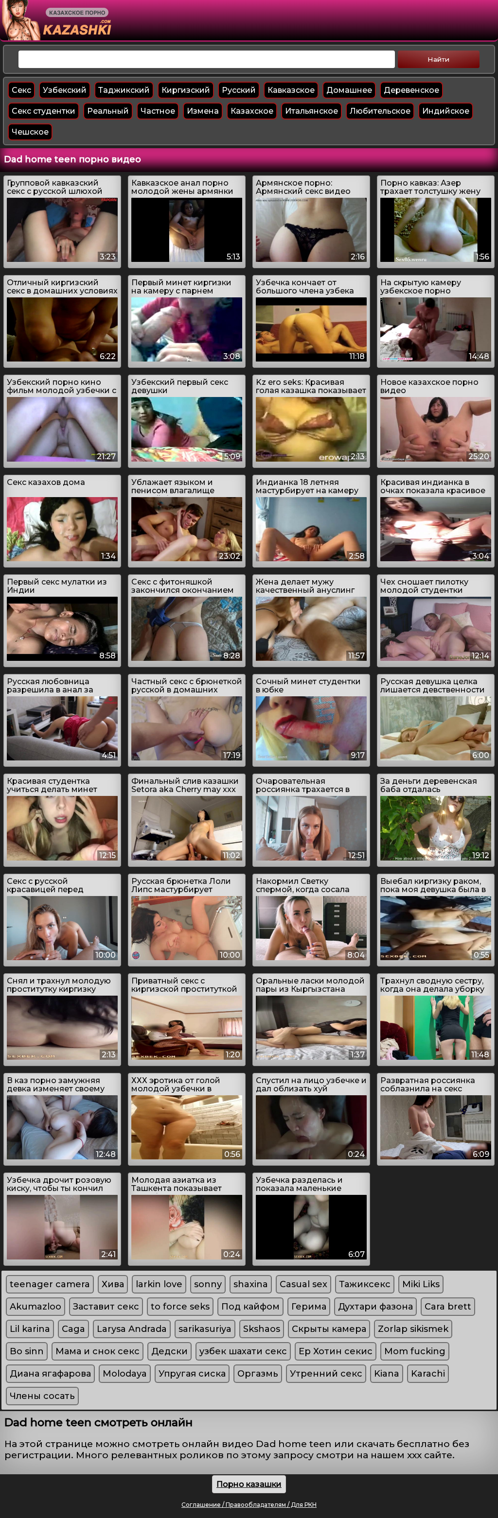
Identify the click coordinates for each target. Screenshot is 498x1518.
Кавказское (291, 90)
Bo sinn (27, 1351)
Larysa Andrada (132, 1329)
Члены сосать (42, 1396)
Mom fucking (414, 1351)
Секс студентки (43, 111)
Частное (158, 111)
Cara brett (448, 1306)
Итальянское (311, 111)
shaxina (250, 1284)
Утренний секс (326, 1373)
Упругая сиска (192, 1373)
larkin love (159, 1284)
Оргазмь (257, 1373)
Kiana (386, 1373)
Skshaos (261, 1329)
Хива (113, 1284)
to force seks (180, 1306)
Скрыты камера (329, 1329)
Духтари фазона (375, 1306)
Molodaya (125, 1373)
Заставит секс (106, 1306)
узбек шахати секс (243, 1351)
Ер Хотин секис (336, 1351)
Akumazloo (35, 1306)
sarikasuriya (204, 1329)
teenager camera (50, 1284)
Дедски (169, 1351)
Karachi (428, 1373)
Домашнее (349, 90)
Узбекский (65, 90)
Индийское (445, 111)
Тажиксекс (365, 1284)
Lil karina (30, 1329)
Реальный (108, 111)
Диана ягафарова (50, 1373)
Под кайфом (250, 1306)
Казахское (252, 111)
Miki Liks (421, 1284)
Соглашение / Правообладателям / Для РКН (249, 1504)
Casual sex (303, 1284)
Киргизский (185, 90)
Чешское (30, 132)
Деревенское (411, 90)
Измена (203, 111)
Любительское (380, 111)
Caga (73, 1329)
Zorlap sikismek (413, 1329)
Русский (239, 90)
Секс (21, 90)
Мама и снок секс (97, 1351)
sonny (208, 1284)
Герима (308, 1306)
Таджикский (124, 90)
